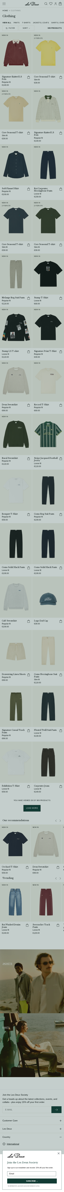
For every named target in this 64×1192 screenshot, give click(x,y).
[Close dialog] (59, 1153)
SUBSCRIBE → (32, 1181)
